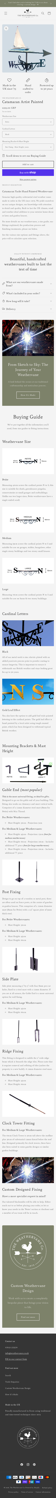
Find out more (28, 1317)
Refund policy (47, 1488)
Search (8, 1375)
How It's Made (28, 395)
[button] (6, 13)
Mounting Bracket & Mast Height (15, 141)
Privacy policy (13, 1492)
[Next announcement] (51, 3)
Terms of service (27, 1492)
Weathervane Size (9, 116)
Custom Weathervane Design (17, 1388)
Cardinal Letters (8, 128)
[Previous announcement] (5, 3)
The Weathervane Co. (17, 1488)
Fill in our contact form (16, 1359)
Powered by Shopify (32, 1488)
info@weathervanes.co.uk (17, 1353)
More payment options (28, 179)
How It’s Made (11, 1394)
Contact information (43, 1492)
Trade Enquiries (12, 1381)
